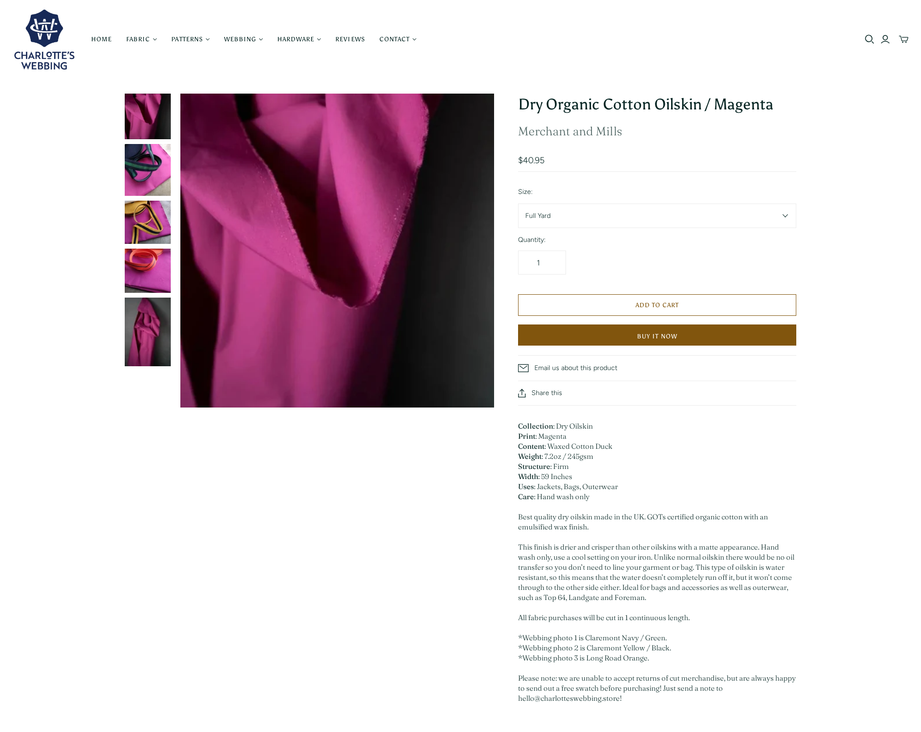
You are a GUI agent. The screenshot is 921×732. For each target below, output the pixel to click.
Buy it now (657, 336)
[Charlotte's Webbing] (44, 40)
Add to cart (657, 305)
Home (101, 39)
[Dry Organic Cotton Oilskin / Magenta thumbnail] (148, 117)
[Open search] (869, 39)
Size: (525, 192)
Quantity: (531, 240)
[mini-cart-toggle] (903, 39)
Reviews (350, 39)
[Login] (885, 39)
